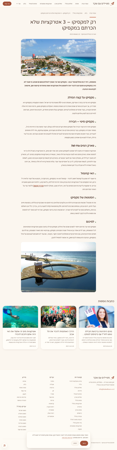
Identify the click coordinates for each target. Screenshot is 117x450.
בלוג (24, 4)
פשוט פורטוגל (22, 430)
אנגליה (52, 384)
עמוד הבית (85, 4)
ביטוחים (79, 413)
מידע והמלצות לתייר (75, 381)
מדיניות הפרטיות (67, 438)
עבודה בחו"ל (78, 416)
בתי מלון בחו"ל (77, 423)
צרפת (52, 400)
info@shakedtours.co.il (106, 389)
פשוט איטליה (22, 414)
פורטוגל (51, 397)
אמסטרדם (51, 416)
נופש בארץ (78, 410)
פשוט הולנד (22, 420)
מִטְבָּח (80, 429)
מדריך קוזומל (38, 185)
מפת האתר (22, 388)
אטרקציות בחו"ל (77, 13)
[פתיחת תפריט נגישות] (4, 445)
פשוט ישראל (22, 410)
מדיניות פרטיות (21, 397)
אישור (84, 443)
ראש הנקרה (50, 407)
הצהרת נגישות (21, 400)
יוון (53, 391)
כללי (80, 384)
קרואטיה (51, 404)
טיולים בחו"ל (68, 4)
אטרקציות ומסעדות (46, 4)
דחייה (75, 443)
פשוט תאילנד (22, 417)
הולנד (52, 381)
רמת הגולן (51, 413)
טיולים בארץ (58, 4)
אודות (77, 4)
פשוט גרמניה (22, 426)
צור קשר (7, 4)
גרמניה (52, 388)
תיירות (80, 391)
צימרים (79, 407)
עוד (19, 4)
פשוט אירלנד (22, 423)
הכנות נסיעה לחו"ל (76, 420)
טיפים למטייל (33, 4)
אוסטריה (51, 410)
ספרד (52, 394)
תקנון (24, 394)
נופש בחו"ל (78, 400)
